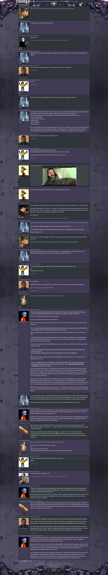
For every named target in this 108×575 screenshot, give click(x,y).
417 (72, 1)
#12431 (20, 148)
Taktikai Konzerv (23, 77)
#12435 (20, 220)
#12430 (20, 134)
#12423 (20, 21)
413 (61, 1)
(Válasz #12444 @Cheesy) (34, 486)
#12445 (20, 440)
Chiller (20, 306)
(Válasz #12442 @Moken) (35, 408)
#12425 (20, 51)
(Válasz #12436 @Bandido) (35, 249)
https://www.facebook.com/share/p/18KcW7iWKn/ (42, 287)
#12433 (20, 187)
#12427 (20, 80)
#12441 (20, 309)
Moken (20, 33)
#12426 (20, 65)
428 (76, 1)
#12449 (20, 501)
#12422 (20, 6)
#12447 (20, 471)
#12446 (20, 456)
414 (64, 1)
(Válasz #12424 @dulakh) (34, 51)
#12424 (20, 35)
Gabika (20, 92)
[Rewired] (23, 1)
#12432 (20, 164)
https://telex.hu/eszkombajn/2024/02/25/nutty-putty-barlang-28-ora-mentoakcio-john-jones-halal (52, 8)
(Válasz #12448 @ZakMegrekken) (37, 501)
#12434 (20, 203)
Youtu (32, 165)
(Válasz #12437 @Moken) (35, 264)
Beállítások (33, 1)
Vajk (20, 215)
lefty (20, 176)
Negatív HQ (42, 1)
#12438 (20, 264)
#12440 (20, 294)
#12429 (20, 110)
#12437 (20, 249)
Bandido (21, 18)
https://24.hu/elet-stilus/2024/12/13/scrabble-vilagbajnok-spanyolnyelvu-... (47, 442)
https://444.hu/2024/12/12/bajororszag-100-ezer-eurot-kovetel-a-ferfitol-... (47, 295)
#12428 (20, 95)
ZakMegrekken (22, 321)
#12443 (20, 408)
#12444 (20, 423)
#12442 (20, 393)
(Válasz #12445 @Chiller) (34, 471)
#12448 (20, 486)
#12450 (20, 516)
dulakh (20, 47)
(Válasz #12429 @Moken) (34, 134)
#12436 (20, 235)
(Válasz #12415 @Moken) (34, 6)
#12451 (20, 535)
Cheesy (20, 435)
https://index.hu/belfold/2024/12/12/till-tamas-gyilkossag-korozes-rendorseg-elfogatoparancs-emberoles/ (54, 242)
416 (69, 1)
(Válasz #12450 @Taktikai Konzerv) (37, 535)
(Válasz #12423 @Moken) (34, 35)
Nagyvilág (37, 1)
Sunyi (20, 483)
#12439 (20, 279)
